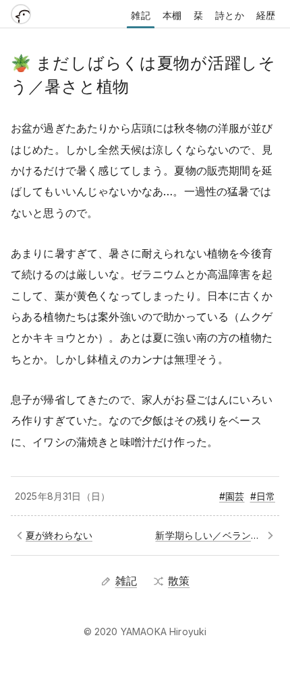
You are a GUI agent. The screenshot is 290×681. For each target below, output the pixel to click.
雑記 (140, 15)
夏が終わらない (59, 535)
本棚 (172, 15)
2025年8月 (39, 496)
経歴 (265, 15)
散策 (179, 580)
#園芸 (231, 496)
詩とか (229, 15)
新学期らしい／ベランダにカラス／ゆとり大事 (215, 535)
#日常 (262, 496)
